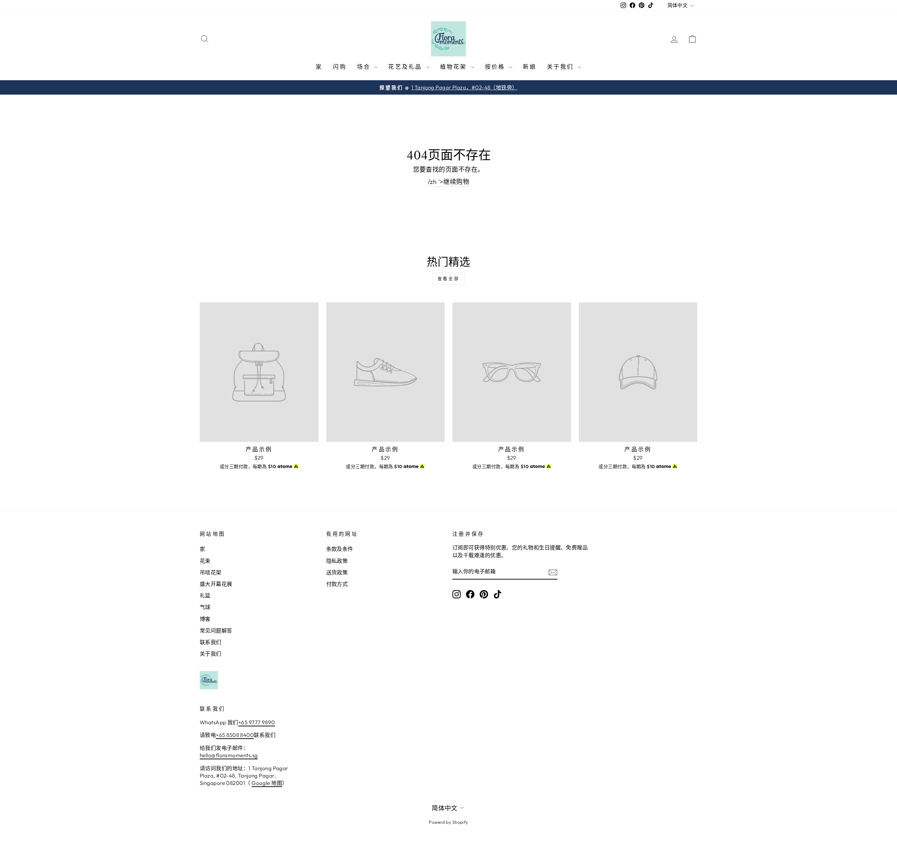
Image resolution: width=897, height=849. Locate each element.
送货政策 (337, 572)
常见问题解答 (216, 630)
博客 (205, 619)
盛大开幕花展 (216, 584)
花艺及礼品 (406, 66)
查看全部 (448, 278)
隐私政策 (337, 560)
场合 (365, 66)
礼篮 (205, 595)
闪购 (339, 66)
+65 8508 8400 (235, 735)
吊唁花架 (210, 572)
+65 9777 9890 (256, 722)
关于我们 (561, 66)
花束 (205, 560)
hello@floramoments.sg (229, 755)
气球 (205, 607)
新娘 (529, 66)
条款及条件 (339, 549)
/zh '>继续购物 (449, 182)
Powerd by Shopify (448, 822)
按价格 (496, 66)
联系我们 (210, 642)
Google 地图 (267, 783)
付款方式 (337, 584)
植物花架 (454, 66)
